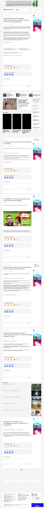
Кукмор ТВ (5, 11)
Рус (28, 9)
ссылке (12, 42)
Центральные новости (7, 196)
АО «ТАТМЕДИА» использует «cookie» (8, 504)
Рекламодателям (21, 11)
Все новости (36, 129)
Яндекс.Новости (20, 52)
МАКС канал (13, 55)
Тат (31, 9)
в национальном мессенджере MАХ (24, 49)
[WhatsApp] (12, 74)
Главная (9, 11)
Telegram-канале (7, 49)
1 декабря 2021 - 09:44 (5, 338)
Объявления (35, 481)
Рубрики (35, 11)
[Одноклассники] (7, 74)
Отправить (29, 257)
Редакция (31, 11)
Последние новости (15, 11)
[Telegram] (10, 74)
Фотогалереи (27, 11)
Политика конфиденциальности (7, 505)
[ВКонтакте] (5, 74)
